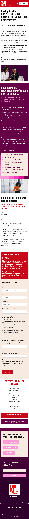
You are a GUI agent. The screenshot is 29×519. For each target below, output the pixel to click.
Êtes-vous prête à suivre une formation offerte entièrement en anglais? (12, 331)
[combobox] (14, 346)
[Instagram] (12, 507)
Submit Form (7, 372)
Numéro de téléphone (8, 308)
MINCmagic (16, 516)
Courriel (4, 301)
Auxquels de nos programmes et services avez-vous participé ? (13, 316)
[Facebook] (9, 507)
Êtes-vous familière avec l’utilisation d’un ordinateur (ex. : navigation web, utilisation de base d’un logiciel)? (13, 342)
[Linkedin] (16, 507)
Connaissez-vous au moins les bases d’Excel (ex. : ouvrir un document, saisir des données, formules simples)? (14, 351)
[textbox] (14, 346)
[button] (17, 3)
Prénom (4, 287)
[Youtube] (20, 507)
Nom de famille (6, 294)
